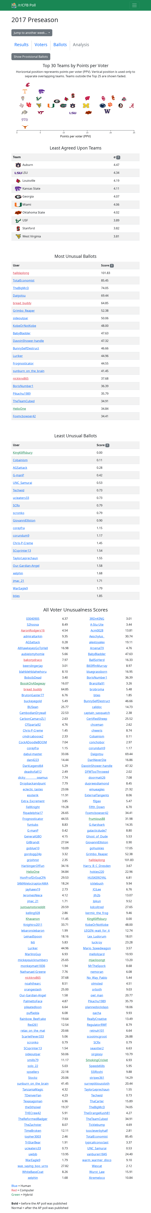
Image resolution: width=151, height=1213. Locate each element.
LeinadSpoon (33, 936)
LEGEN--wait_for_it (97, 931)
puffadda (33, 1013)
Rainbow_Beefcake (33, 1019)
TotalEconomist (23, 280)
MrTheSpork (97, 966)
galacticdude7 (97, 830)
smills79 (32, 1060)
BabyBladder (22, 333)
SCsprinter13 (22, 551)
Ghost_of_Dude (97, 836)
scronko (18, 513)
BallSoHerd (97, 660)
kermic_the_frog (96, 913)
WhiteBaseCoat (32, 1172)
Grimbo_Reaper (24, 311)
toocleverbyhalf (97, 1131)
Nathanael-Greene (33, 972)
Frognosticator (23, 363)
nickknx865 (21, 378)
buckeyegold (33, 701)
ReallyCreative (97, 1019)
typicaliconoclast (96, 1142)
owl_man (97, 995)
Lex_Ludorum (96, 936)
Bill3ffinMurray (97, 666)
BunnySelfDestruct (26, 348)
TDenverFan (32, 1095)
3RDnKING (96, 619)
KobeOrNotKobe (24, 326)
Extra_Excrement (33, 801)
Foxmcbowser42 (24, 416)
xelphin (18, 573)
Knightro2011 (32, 925)
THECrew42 (33, 1113)
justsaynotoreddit (32, 907)
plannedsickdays (96, 1007)
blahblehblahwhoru (33, 672)
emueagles (97, 789)
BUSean (32, 707)
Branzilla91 (97, 683)
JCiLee (97, 889)
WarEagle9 (20, 588)
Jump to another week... (31, 33)
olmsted (97, 983)
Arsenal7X (97, 648)
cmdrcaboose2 (32, 736)
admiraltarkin (32, 636)
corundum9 (21, 535)
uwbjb (33, 1154)
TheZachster (32, 1125)
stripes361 (97, 1078)
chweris (97, 730)
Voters (41, 44)
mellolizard (97, 954)
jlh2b (97, 895)
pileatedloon (33, 1007)
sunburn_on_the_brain (28, 371)
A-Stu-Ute (96, 624)
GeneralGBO (33, 836)
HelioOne (19, 409)
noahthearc (33, 983)
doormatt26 (97, 778)
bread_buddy (22, 303)
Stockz (32, 1078)
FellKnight (33, 807)
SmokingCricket (97, 1060)
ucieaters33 (21, 498)
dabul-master (32, 754)
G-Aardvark (97, 825)
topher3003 (33, 1136)
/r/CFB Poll (26, 5)
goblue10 (32, 848)
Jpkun (97, 901)
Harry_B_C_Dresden (97, 866)
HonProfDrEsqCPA (33, 878)
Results (21, 44)
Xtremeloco (97, 1178)
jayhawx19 (33, 889)
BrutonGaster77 (33, 695)
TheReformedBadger (33, 1119)
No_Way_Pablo (97, 978)
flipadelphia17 (33, 813)
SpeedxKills (97, 1066)
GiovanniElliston (24, 520)
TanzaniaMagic (32, 1089)
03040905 (32, 619)
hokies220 (97, 872)
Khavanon (33, 919)
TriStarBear (33, 1142)
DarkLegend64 (33, 766)
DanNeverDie (97, 760)
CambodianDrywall (33, 713)
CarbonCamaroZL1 (33, 719)
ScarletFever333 (33, 1036)
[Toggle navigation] (134, 5)
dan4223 (33, 760)
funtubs (32, 825)
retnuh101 (97, 1031)
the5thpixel (33, 1107)
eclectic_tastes (33, 789)
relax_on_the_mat (33, 1031)
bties (16, 596)
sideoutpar (20, 318)
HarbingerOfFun (32, 866)
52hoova (33, 624)
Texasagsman (32, 1101)
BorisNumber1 (23, 386)
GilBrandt (32, 842)
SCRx (16, 505)
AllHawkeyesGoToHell (33, 648)
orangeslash (32, 989)
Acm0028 (97, 630)
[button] (21, 105)
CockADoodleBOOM (33, 742)
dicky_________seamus (33, 778)
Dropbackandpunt (33, 783)
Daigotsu (19, 296)
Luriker (18, 356)
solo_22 (33, 1066)
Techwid (18, 490)
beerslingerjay (33, 666)
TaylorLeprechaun (25, 558)
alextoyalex (97, 642)
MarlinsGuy (33, 954)
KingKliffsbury (22, 453)
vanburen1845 (97, 1154)
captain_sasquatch (97, 713)
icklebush (96, 883)
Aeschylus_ (96, 636)
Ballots (60, 44)
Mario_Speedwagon (97, 948)
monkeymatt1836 (33, 966)
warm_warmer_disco (96, 1160)
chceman (97, 725)
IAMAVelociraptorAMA (32, 883)
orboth (97, 989)
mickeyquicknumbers (33, 960)
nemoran (96, 972)
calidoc (97, 707)
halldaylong (21, 273)
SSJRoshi (97, 1072)
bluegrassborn (97, 672)
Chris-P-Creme (23, 543)
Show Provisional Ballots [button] (31, 57)
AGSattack (20, 468)
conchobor (97, 742)
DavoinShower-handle (28, 341)
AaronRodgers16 (33, 630)
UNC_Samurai (22, 483)
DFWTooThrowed (97, 772)
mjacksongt (97, 960)
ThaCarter (97, 1101)
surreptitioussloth (97, 1084)
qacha (97, 1013)
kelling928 (33, 913)
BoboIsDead (32, 677)
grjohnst (33, 860)
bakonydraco (33, 660)
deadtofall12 (33, 772)
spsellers (33, 1072)
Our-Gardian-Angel (26, 566)
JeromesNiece (32, 895)
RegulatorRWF (97, 1025)
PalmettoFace (32, 1001)
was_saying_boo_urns (33, 1166)
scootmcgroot (97, 1036)
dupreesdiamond (97, 783)
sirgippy (97, 1054)
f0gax (97, 801)
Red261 (33, 1025)
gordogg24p (33, 854)
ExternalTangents (97, 795)
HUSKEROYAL (97, 878)
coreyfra (19, 528)
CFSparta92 (33, 725)
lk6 (33, 942)
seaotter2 (97, 1048)
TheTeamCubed (24, 401)
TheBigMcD (21, 288)
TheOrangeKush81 (97, 1113)
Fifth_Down (97, 807)
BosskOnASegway (32, 683)
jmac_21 (18, 581)
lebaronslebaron (32, 931)
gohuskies (97, 848)
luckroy (97, 942)
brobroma (97, 689)
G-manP (18, 475)
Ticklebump (97, 1125)
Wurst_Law (97, 1172)
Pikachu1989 (22, 394)
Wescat (97, 1166)
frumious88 (97, 819)
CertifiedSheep (97, 719)
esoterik (32, 795)
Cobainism (20, 460)
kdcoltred (97, 907)
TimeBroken (32, 1131)
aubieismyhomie (32, 654)
